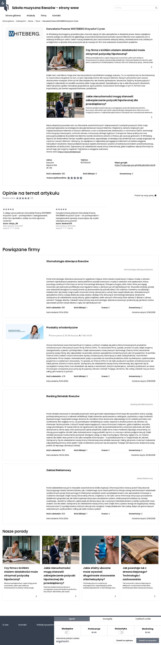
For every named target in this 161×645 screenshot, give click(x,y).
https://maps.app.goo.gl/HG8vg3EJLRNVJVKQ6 (135, 165)
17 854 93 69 (86, 335)
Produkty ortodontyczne (62, 327)
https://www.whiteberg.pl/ (69, 152)
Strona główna (13, 15)
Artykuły (31, 15)
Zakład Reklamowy (58, 470)
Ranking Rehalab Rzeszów (62, 396)
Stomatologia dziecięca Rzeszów (67, 261)
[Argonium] (62, 642)
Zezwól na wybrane (124, 640)
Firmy (43, 15)
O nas (5, 624)
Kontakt (56, 15)
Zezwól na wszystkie (147, 640)
